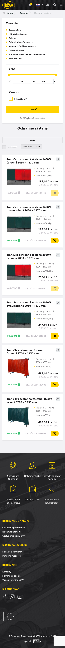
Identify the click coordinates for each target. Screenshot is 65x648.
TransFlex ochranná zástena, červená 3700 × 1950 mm (25, 351)
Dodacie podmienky (12, 551)
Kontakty (6, 571)
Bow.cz (9, 12)
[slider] (9, 75)
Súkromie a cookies (11, 575)
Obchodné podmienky (13, 527)
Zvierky (12, 38)
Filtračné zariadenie (18, 34)
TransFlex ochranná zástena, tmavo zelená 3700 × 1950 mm (29, 400)
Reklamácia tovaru (11, 531)
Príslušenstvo (15, 58)
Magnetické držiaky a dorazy (22, 46)
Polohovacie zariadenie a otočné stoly (27, 54)
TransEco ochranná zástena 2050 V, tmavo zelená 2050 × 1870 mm (29, 304)
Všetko (32, 140)
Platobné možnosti (11, 555)
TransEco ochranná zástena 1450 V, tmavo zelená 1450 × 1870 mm (29, 208)
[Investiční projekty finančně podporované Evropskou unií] (10, 616)
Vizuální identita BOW (13, 579)
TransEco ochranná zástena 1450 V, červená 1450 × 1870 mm (29, 161)
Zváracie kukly (15, 29)
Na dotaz (12, 192)
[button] (39, 5)
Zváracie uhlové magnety (21, 42)
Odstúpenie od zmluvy (13, 535)
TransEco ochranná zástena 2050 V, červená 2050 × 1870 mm (29, 256)
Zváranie (24, 12)
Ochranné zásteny (17, 50)
